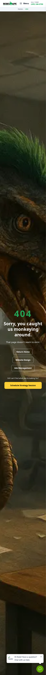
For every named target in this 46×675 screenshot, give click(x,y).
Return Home (23, 351)
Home (20, 9)
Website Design (23, 360)
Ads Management (23, 368)
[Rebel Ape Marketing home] (10, 3)
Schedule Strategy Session (23, 385)
